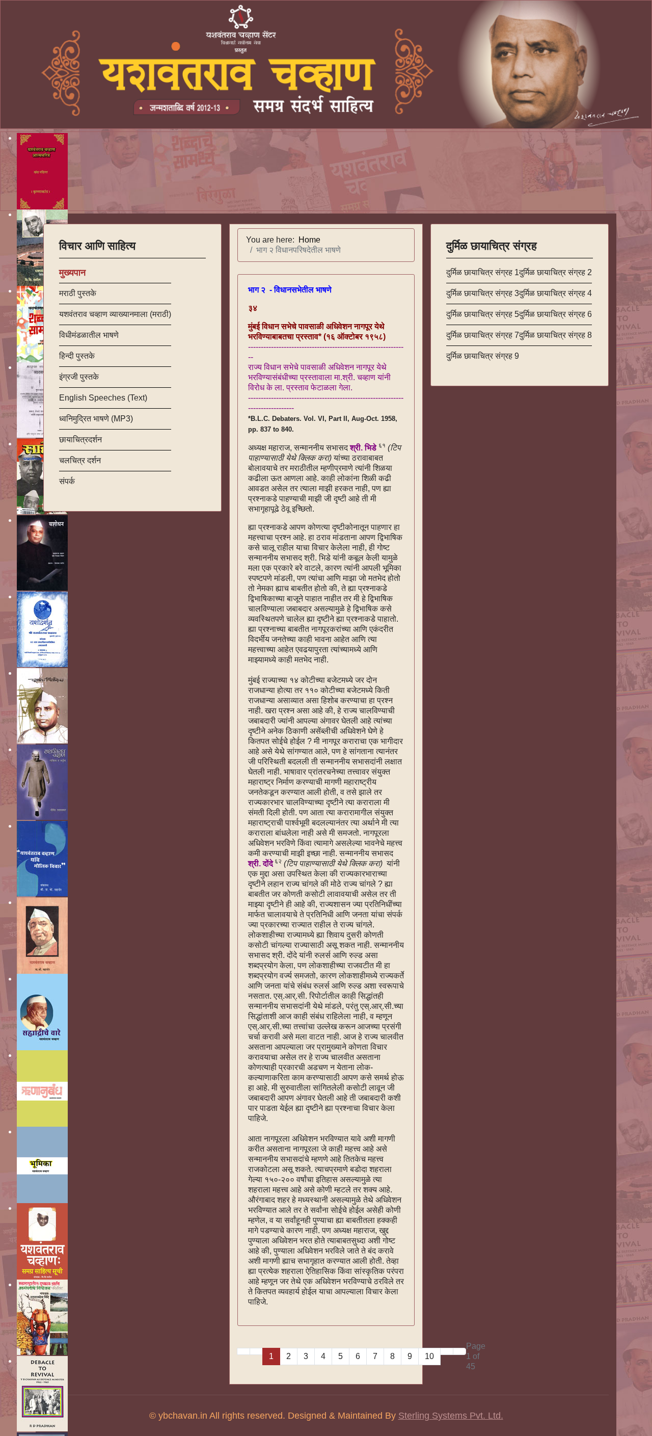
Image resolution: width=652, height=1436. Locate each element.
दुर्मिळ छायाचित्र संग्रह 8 (555, 335)
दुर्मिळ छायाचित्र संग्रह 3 (482, 293)
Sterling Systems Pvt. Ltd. (450, 1416)
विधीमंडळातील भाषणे (89, 335)
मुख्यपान (72, 273)
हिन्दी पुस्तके (77, 356)
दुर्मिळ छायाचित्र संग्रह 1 (482, 272)
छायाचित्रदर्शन (80, 439)
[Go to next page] (446, 1351)
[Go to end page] (459, 1351)
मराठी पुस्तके (77, 293)
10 (429, 1356)
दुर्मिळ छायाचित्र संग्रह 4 (555, 293)
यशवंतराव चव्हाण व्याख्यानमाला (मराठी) (115, 314)
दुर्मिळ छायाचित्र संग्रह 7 (482, 335)
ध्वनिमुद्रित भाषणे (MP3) (96, 418)
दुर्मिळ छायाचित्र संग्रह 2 (555, 272)
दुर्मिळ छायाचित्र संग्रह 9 (482, 356)
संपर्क (67, 481)
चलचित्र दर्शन (80, 460)
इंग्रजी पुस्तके (79, 377)
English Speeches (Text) (103, 397)
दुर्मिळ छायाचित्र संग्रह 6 (555, 314)
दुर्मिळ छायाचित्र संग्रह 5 (482, 314)
